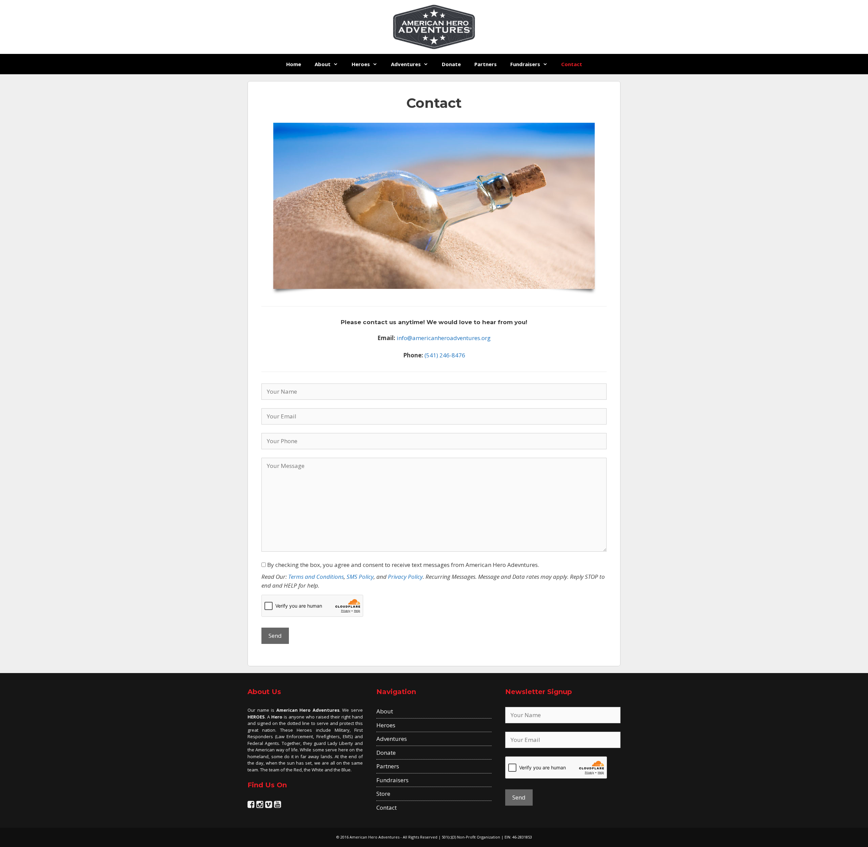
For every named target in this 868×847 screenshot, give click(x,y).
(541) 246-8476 (445, 355)
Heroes (361, 64)
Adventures (406, 64)
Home (293, 64)
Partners (485, 64)
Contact (571, 64)
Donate (451, 64)
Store (383, 793)
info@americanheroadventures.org (444, 338)
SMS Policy (360, 576)
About (323, 64)
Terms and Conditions (316, 576)
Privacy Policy (405, 576)
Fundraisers (525, 64)
